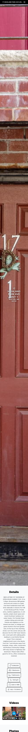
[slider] (7, 718)
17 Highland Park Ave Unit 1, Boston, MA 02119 (12, 2)
